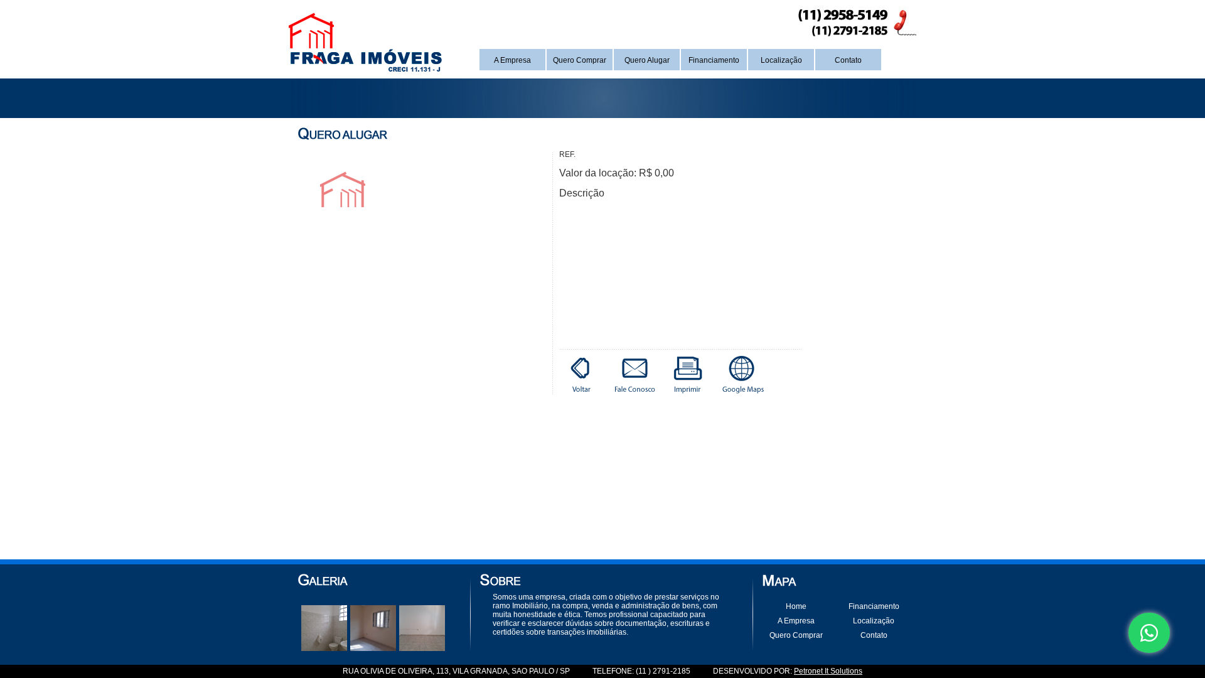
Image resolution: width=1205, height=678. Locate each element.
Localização (781, 60)
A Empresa (512, 60)
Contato (848, 60)
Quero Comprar (579, 60)
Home (796, 606)
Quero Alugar (647, 60)
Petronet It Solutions (828, 671)
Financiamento (713, 60)
